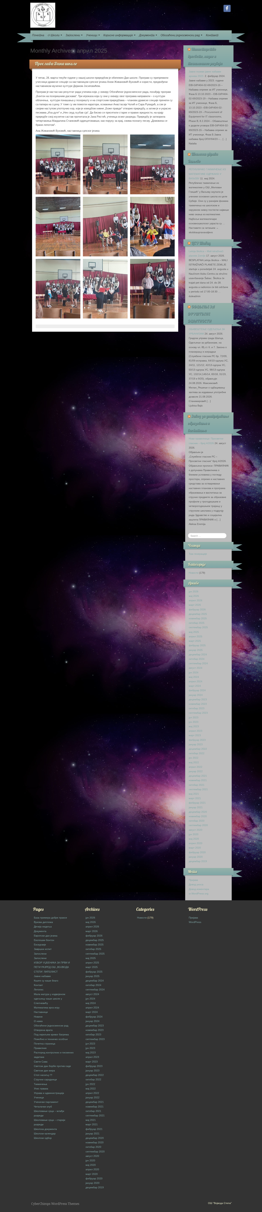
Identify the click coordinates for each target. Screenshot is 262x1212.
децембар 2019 (198, 861)
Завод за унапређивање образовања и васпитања (208, 423)
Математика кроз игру (47, 1007)
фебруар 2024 (197, 690)
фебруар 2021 (197, 802)
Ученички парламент (46, 1101)
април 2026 (195, 600)
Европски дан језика (45, 935)
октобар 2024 (196, 658)
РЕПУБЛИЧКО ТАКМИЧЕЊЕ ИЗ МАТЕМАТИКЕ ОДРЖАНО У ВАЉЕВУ (207, 174)
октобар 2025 (196, 622)
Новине (38, 1016)
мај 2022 (194, 762)
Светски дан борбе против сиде (52, 1066)
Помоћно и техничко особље (51, 1039)
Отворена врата (43, 1030)
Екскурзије (40, 944)
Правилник (40, 1048)
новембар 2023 (198, 703)
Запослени (73, 35)
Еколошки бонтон (44, 940)
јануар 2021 (196, 807)
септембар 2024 (198, 663)
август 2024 (195, 667)
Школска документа (45, 1129)
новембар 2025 (198, 618)
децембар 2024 (198, 654)
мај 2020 (194, 838)
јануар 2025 (196, 650)
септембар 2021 (198, 789)
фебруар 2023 (197, 739)
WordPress (195, 922)
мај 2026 (194, 595)
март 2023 (195, 735)
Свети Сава (40, 1061)
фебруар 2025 (197, 645)
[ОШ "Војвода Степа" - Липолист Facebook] (227, 8)
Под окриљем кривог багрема (51, 1034)
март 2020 (195, 847)
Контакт (212, 35)
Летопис (38, 989)
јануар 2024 (196, 695)
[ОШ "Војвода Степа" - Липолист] (42, 15)
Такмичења (40, 1084)
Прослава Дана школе (56, 63)
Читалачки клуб (43, 1106)
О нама (38, 1021)
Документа (147, 35)
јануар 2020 (196, 856)
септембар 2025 (198, 627)
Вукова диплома (43, 922)
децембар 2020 (198, 811)
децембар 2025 (198, 614)
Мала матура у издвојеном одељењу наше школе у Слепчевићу (49, 998)
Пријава (193, 880)
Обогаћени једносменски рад (181, 35)
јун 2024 (193, 672)
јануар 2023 (196, 744)
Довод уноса (196, 884)
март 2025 (195, 640)
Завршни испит (43, 949)
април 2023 (195, 730)
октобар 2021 (196, 784)
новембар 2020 (198, 816)
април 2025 (195, 636)
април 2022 (195, 766)
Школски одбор (43, 1138)
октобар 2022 (196, 753)
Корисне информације (118, 35)
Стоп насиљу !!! (43, 1075)
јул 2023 (193, 717)
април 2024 (195, 681)
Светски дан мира (44, 1070)
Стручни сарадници (45, 1079)
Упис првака (41, 1088)
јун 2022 (193, 757)
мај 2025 (194, 632)
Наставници (41, 1012)
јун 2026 (193, 591)
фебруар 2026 (197, 609)
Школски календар (45, 1133)
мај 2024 (194, 676)
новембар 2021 (198, 780)
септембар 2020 (198, 825)
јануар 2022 (196, 771)
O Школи (54, 35)
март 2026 (195, 604)
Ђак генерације (198, 553)
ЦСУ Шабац (200, 243)
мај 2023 (194, 726)
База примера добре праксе (50, 917)
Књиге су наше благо (46, 980)
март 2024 (195, 685)
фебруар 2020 (197, 852)
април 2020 (195, 843)
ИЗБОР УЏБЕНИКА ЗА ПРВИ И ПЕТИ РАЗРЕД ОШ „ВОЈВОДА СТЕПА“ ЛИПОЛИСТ (52, 967)
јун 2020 (193, 834)
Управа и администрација (49, 1093)
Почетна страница (44, 1043)
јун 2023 (193, 721)
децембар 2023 (198, 699)
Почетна (38, 35)
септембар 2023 (198, 712)
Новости (193, 572)
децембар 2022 (198, 748)
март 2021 (195, 798)
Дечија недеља (43, 926)
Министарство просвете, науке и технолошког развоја (205, 56)
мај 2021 (194, 793)
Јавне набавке (42, 976)
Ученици (92, 35)
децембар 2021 (198, 775)
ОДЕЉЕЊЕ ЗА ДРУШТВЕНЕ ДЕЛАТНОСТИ (201, 313)
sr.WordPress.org (198, 893)
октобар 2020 (196, 820)
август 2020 (195, 829)
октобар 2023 (196, 708)
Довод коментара (199, 889)
